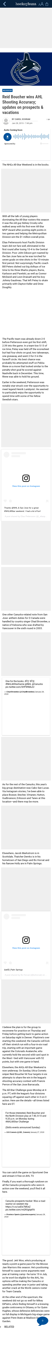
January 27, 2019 (37, 1132)
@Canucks (37, 684)
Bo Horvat (25, 975)
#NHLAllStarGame (14, 684)
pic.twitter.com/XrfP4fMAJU (19, 687)
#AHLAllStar (11, 1121)
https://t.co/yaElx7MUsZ (18, 1206)
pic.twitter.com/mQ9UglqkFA (20, 1209)
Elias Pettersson (28, 516)
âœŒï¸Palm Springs (13, 970)
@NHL (28, 684)
